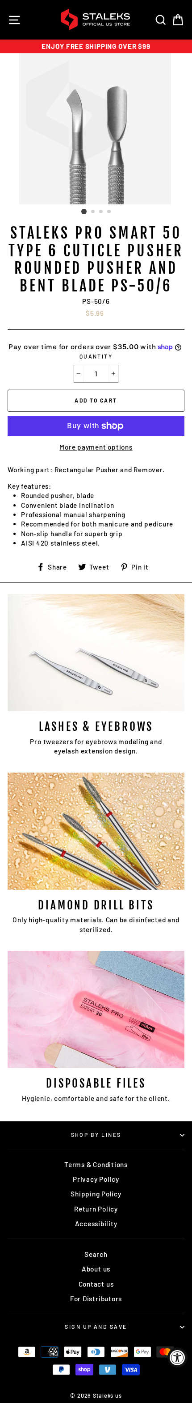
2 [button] (93, 212)
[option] (96, 46)
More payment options (95, 447)
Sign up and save (96, 1326)
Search (96, 1254)
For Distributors (96, 1299)
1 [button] (84, 211)
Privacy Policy (96, 1179)
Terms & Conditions (96, 1164)
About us (96, 1269)
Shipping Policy (96, 1194)
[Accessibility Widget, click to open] (177, 1357)
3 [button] (101, 212)
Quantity (96, 356)
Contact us (96, 1284)
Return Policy (96, 1209)
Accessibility (96, 1224)
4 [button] (109, 212)
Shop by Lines (96, 1135)
